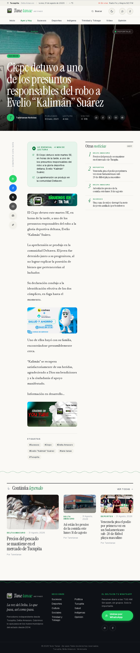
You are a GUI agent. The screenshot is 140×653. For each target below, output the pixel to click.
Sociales (56, 612)
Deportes (57, 20)
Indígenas (80, 612)
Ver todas (123, 489)
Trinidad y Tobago (91, 20)
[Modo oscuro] (112, 11)
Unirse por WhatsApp (116, 616)
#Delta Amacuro (65, 445)
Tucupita (79, 603)
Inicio (12, 20)
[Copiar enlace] (13, 225)
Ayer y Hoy (26, 20)
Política (79, 599)
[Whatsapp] (122, 11)
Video (109, 20)
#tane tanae (66, 451)
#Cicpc (48, 445)
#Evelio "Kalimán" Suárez (41, 451)
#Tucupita (34, 457)
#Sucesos (34, 445)
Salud (78, 608)
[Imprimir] (122, 117)
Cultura (55, 608)
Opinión (122, 20)
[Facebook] (130, 11)
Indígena (71, 20)
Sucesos (41, 20)
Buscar (98, 11)
